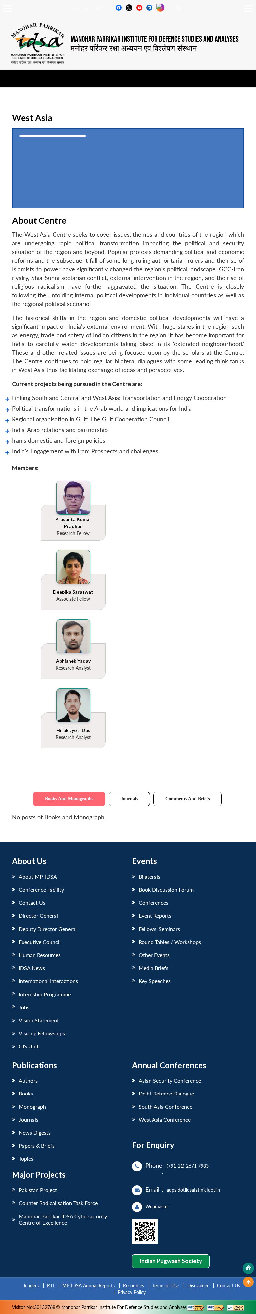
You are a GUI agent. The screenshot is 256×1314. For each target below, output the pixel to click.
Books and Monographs (69, 798)
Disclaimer (198, 1285)
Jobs (24, 1007)
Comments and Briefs (187, 798)
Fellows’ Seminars (159, 929)
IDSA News (32, 968)
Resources (133, 1285)
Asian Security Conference (170, 1080)
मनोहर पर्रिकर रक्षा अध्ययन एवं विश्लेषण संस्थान (134, 48)
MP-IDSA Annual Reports (88, 1285)
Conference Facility (41, 889)
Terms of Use (165, 1285)
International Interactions (48, 981)
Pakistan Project (38, 1190)
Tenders (31, 1285)
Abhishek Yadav (73, 661)
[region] (128, 168)
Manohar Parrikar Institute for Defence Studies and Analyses (155, 39)
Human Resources (40, 955)
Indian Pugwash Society (170, 1260)
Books (26, 1093)
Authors (28, 1080)
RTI (50, 1285)
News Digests (35, 1132)
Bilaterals (149, 876)
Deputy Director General (48, 929)
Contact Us (32, 902)
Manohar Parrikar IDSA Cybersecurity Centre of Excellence (63, 1219)
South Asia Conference (165, 1106)
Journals (129, 798)
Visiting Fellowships (42, 1033)
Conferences (153, 902)
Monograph (32, 1106)
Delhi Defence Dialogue (166, 1093)
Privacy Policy (132, 1292)
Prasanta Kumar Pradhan (73, 522)
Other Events (154, 955)
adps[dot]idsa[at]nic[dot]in (193, 1190)
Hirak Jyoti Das (73, 730)
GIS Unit (29, 1046)
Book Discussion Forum (166, 889)
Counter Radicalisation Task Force (58, 1203)
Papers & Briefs (37, 1145)
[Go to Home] (248, 1268)
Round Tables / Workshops (170, 942)
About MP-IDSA (38, 876)
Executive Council (40, 942)
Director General (38, 915)
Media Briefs (153, 968)
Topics (26, 1158)
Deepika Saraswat (73, 592)
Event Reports (155, 915)
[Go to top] (248, 1282)
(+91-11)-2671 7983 (188, 1166)
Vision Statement (39, 1020)
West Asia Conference (165, 1119)
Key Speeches (155, 981)
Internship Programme (45, 994)
